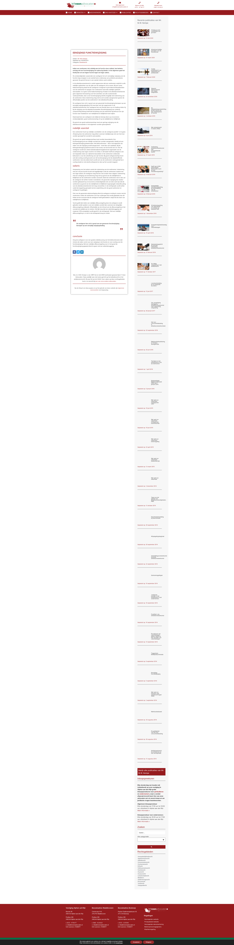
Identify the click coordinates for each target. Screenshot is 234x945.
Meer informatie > (143, 810)
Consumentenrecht (143, 862)
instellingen (119, 943)
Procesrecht (141, 881)
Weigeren (148, 942)
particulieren (158, 792)
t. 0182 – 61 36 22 (97, 923)
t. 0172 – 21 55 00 (123, 923)
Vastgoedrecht (142, 885)
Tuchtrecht (141, 883)
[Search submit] (151, 847)
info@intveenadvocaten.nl (120, 7)
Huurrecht (141, 872)
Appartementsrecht (143, 858)
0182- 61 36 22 (158, 7)
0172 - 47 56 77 (139, 7)
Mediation (141, 878)
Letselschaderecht (143, 876)
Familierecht (141, 870)
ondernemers (145, 794)
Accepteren (136, 942)
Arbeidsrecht (83, 62)
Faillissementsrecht (144, 868)
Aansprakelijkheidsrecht (145, 856)
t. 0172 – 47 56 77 (71, 923)
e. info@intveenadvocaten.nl (100, 925)
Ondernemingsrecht (144, 879)
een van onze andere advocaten (105, 281)
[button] (80, 12)
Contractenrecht (143, 864)
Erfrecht (140, 866)
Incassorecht (142, 874)
